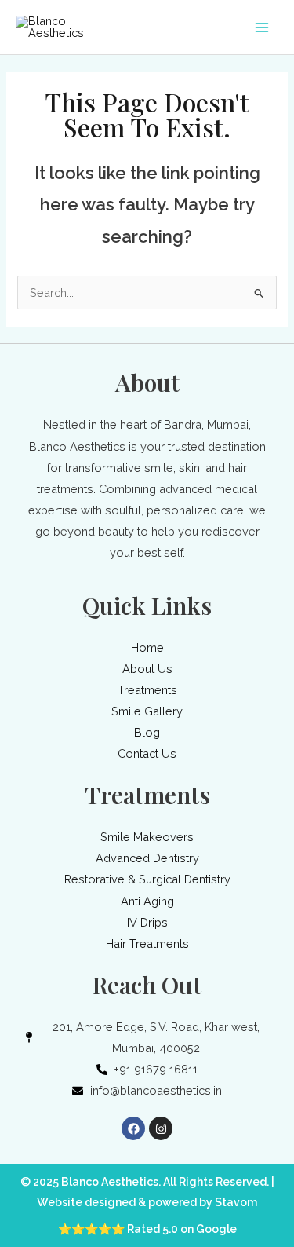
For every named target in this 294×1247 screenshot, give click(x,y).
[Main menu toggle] (261, 27)
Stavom (236, 1202)
